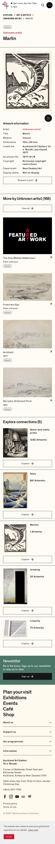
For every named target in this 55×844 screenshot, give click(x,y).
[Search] (43, 5)
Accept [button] (9, 836)
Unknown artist (12, 33)
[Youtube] (17, 796)
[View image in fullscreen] (48, 118)
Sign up (25, 676)
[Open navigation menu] (49, 5)
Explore (25, 463)
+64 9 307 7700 (12, 789)
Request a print (25, 180)
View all (25, 208)
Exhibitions (15, 697)
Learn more (33, 830)
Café (8, 709)
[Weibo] (29, 796)
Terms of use (9, 807)
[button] (27, 242)
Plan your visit (17, 692)
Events (10, 703)
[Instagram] (11, 796)
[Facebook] (5, 796)
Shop (8, 714)
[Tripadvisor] (23, 796)
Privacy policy (10, 803)
